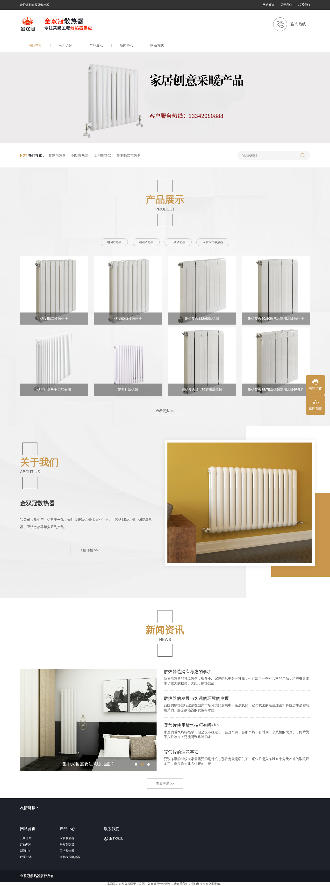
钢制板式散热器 (129, 155)
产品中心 (67, 829)
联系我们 (304, 5)
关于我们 (286, 5)
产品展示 (96, 45)
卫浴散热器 (102, 155)
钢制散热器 (57, 155)
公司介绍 (65, 45)
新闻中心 (126, 45)
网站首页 (268, 5)
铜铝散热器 (80, 155)
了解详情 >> (89, 550)
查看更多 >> (165, 411)
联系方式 (157, 45)
